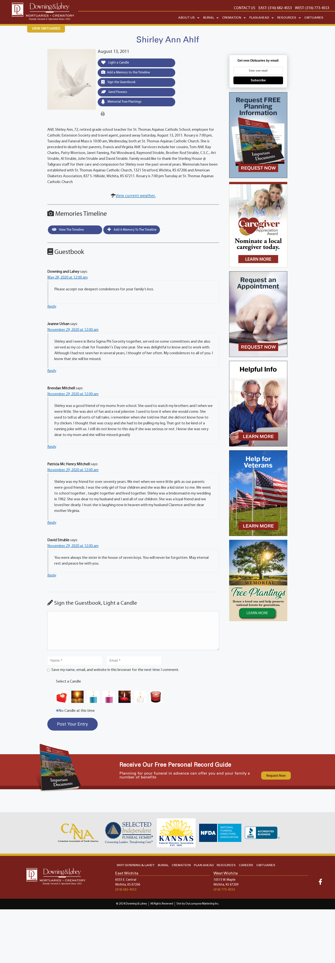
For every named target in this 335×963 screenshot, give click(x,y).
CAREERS (246, 865)
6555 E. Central (125, 879)
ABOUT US (186, 17)
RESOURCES (286, 17)
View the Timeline (71, 229)
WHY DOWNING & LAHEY (136, 865)
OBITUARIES (313, 17)
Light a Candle (118, 62)
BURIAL (208, 17)
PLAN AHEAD (259, 17)
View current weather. (136, 196)
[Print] (103, 114)
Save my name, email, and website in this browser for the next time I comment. (115, 670)
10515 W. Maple (224, 879)
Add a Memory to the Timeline (128, 72)
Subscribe (258, 80)
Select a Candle (68, 682)
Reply (51, 307)
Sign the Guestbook (121, 82)
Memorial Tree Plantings (124, 101)
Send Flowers (117, 92)
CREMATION (231, 17)
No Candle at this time (77, 711)
